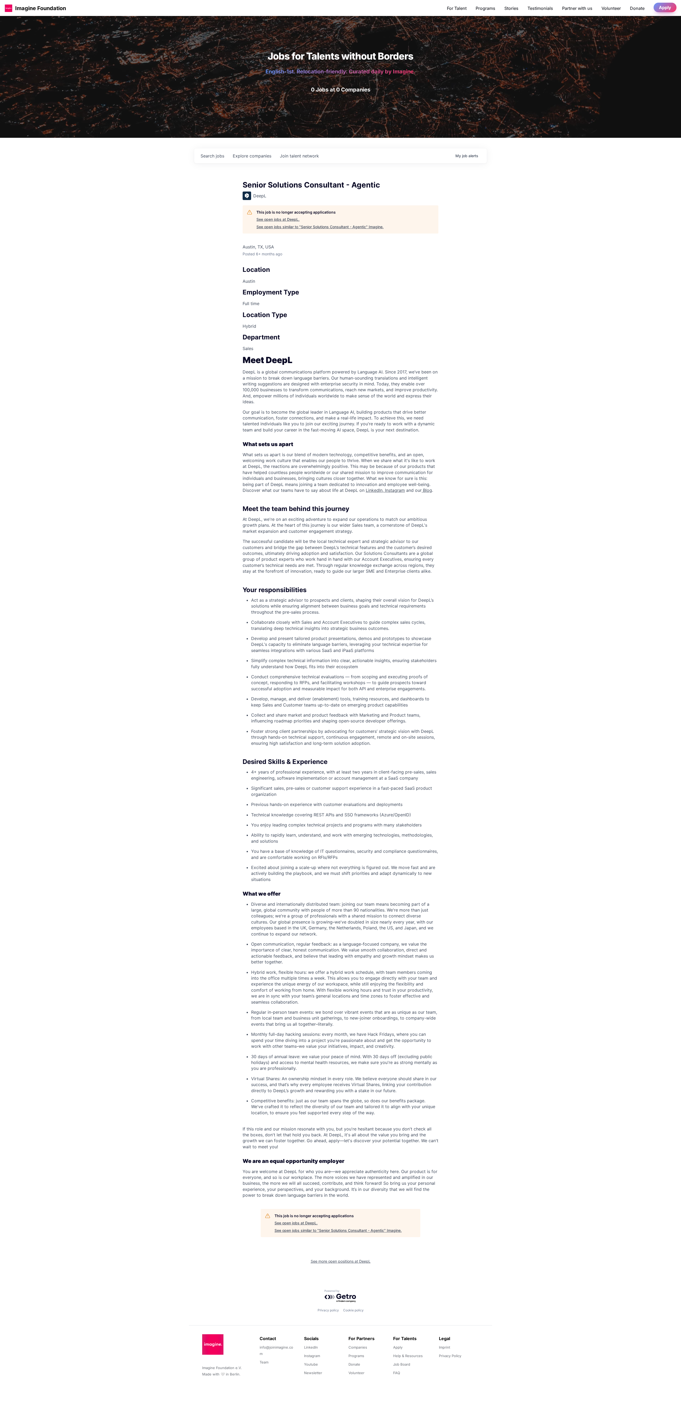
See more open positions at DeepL (341, 1261)
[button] (8, 8)
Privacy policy (328, 1310)
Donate (637, 8)
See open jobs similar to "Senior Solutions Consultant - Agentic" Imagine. (320, 227)
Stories (511, 8)
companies (252, 156)
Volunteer (611, 8)
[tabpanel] (340, 777)
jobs (212, 156)
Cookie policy (353, 1310)
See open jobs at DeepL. (278, 219)
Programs (485, 8)
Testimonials (540, 8)
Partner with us (577, 8)
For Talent (457, 8)
